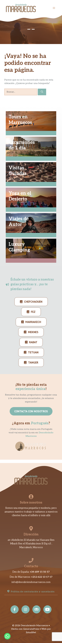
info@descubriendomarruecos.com (31, 582)
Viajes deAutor (19, 221)
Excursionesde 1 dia (22, 145)
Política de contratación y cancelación (33, 591)
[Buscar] (42, 92)
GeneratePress (31, 629)
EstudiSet (31, 632)
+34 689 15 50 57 (40, 571)
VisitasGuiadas (18, 170)
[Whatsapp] (7, 636)
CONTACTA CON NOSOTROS (31, 411)
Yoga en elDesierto (20, 196)
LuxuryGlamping (19, 247)
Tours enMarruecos (20, 119)
